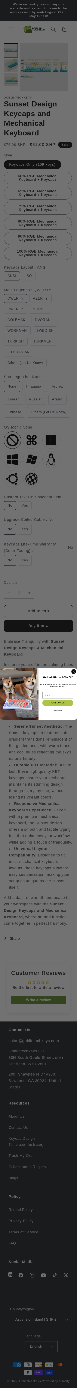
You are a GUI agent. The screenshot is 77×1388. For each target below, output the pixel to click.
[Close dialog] (73, 671)
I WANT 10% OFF (57, 703)
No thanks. (57, 710)
